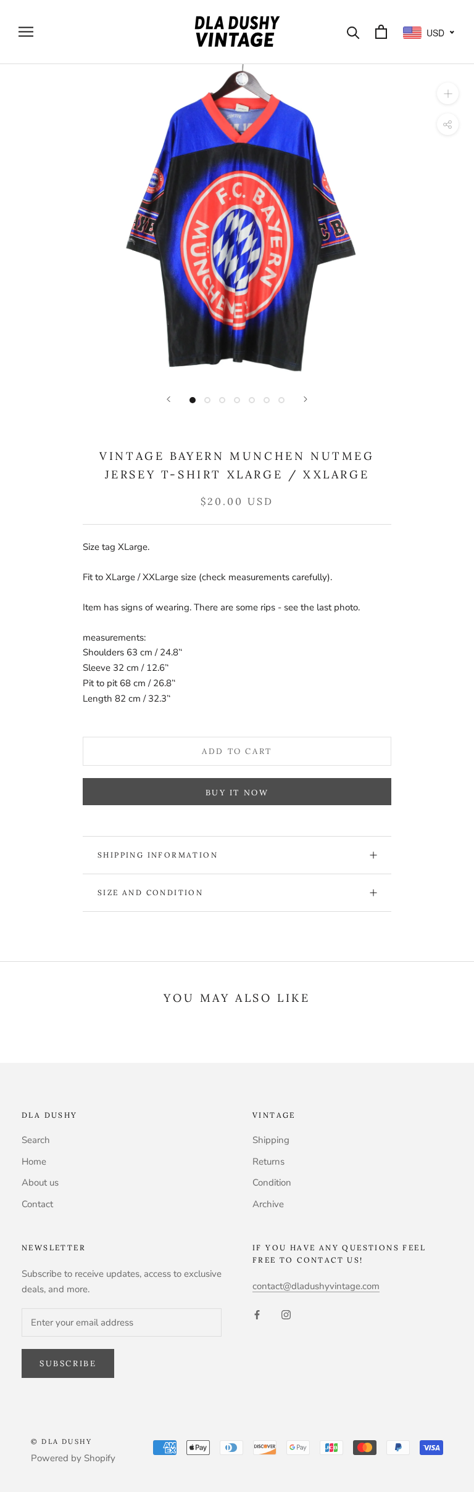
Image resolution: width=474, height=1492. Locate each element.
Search (36, 1140)
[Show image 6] (267, 400)
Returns (268, 1161)
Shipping (270, 1140)
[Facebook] (257, 1314)
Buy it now (237, 792)
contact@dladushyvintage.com (316, 1286)
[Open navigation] (26, 32)
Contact (37, 1204)
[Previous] (168, 399)
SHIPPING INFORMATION (158, 854)
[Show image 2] (207, 400)
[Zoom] (448, 93)
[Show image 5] (252, 400)
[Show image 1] (192, 400)
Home (34, 1161)
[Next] (305, 399)
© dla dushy (61, 1441)
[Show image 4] (237, 400)
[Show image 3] (222, 400)
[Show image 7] (281, 400)
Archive (268, 1204)
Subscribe (68, 1363)
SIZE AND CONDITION (150, 892)
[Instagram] (286, 1314)
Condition (271, 1182)
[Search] (353, 31)
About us (40, 1182)
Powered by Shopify (73, 1458)
